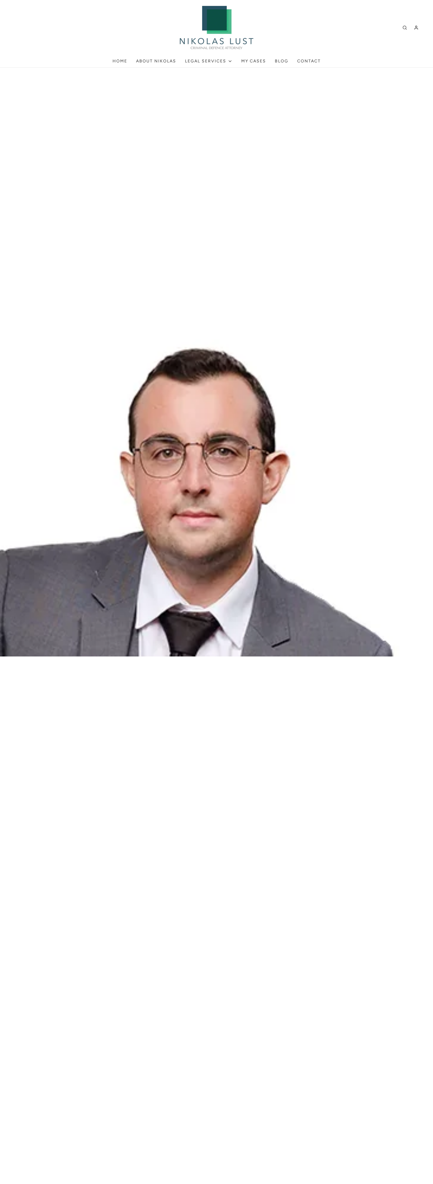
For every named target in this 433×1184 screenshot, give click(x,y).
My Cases (253, 61)
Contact (309, 61)
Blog (281, 61)
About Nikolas (156, 61)
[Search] (404, 27)
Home (120, 61)
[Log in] (416, 27)
